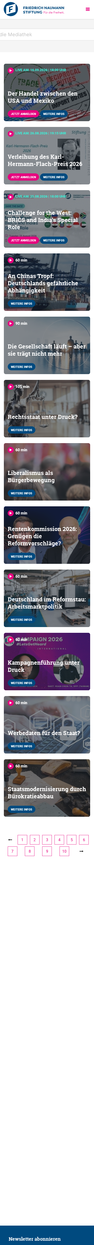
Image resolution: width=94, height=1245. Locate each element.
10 (64, 851)
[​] (81, 851)
